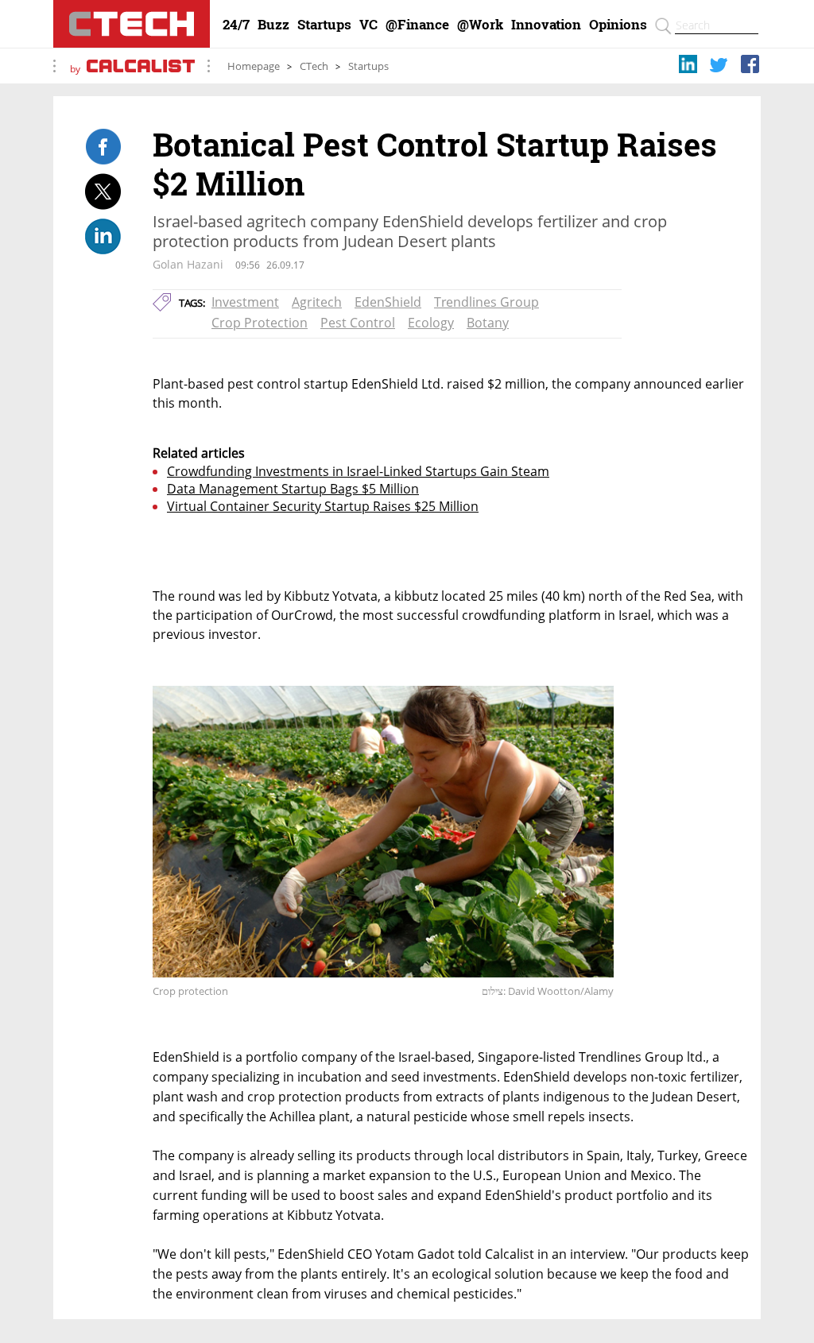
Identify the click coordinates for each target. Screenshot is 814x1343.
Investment (245, 302)
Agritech (317, 302)
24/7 (236, 25)
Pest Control (357, 322)
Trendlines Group (486, 302)
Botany (488, 322)
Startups (324, 25)
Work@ (480, 25)
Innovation (546, 25)
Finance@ (417, 25)
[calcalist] (141, 68)
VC (368, 25)
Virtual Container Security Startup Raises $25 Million (323, 506)
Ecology (431, 322)
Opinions (618, 25)
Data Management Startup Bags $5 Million (293, 488)
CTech (314, 66)
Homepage (253, 66)
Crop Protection (259, 322)
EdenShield (388, 302)
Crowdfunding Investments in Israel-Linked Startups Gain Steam (358, 471)
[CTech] (131, 24)
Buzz (273, 25)
